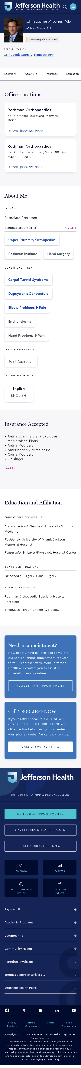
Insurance (54, 76)
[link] (31, 131)
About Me (33, 76)
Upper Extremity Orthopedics (32, 240)
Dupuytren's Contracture (28, 294)
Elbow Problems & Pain (27, 308)
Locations (12, 76)
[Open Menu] (73, 6)
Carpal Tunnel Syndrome (28, 280)
